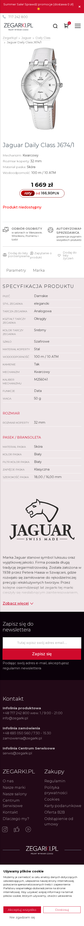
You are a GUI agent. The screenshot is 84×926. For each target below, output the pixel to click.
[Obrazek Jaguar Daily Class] (42, 89)
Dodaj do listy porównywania (19, 255)
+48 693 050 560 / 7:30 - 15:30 (27, 733)
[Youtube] (28, 830)
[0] (66, 27)
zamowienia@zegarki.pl (22, 738)
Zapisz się (42, 653)
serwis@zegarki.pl (17, 753)
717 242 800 (18, 17)
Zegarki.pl (10, 38)
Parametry (16, 270)
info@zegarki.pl (15, 718)
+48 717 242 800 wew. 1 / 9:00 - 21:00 (32, 713)
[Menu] (77, 25)
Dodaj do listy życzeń (70, 255)
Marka (39, 270)
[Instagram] (5, 830)
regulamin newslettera (22, 668)
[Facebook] (17, 830)
